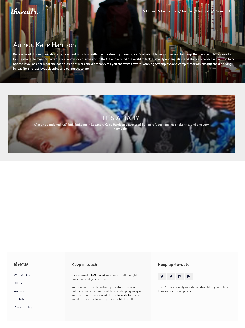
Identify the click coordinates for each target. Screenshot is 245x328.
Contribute (168, 11)
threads (24, 11)
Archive (187, 11)
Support (204, 11)
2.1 (39, 13)
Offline (151, 11)
